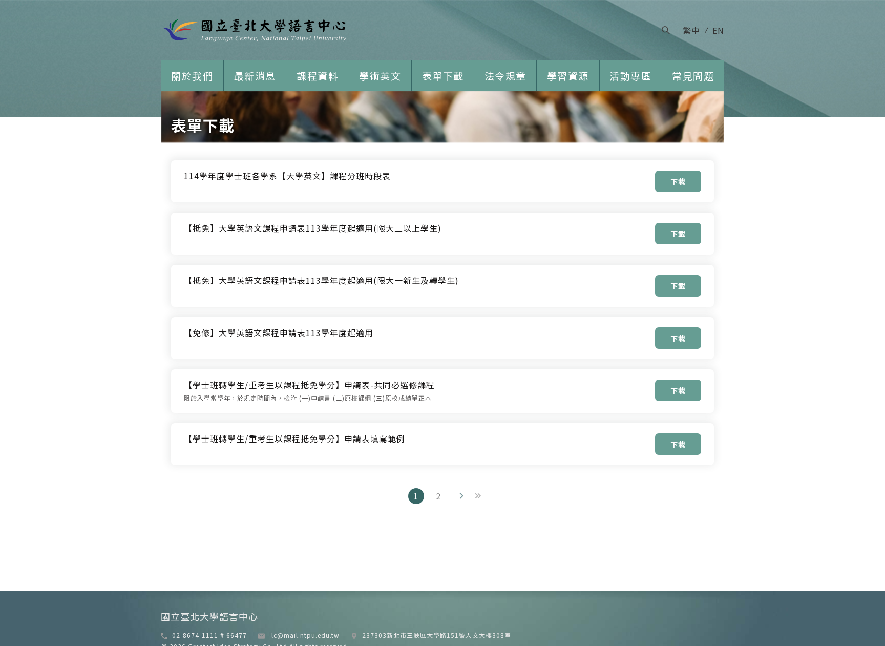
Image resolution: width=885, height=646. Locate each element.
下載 (678, 181)
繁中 (691, 30)
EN (718, 30)
